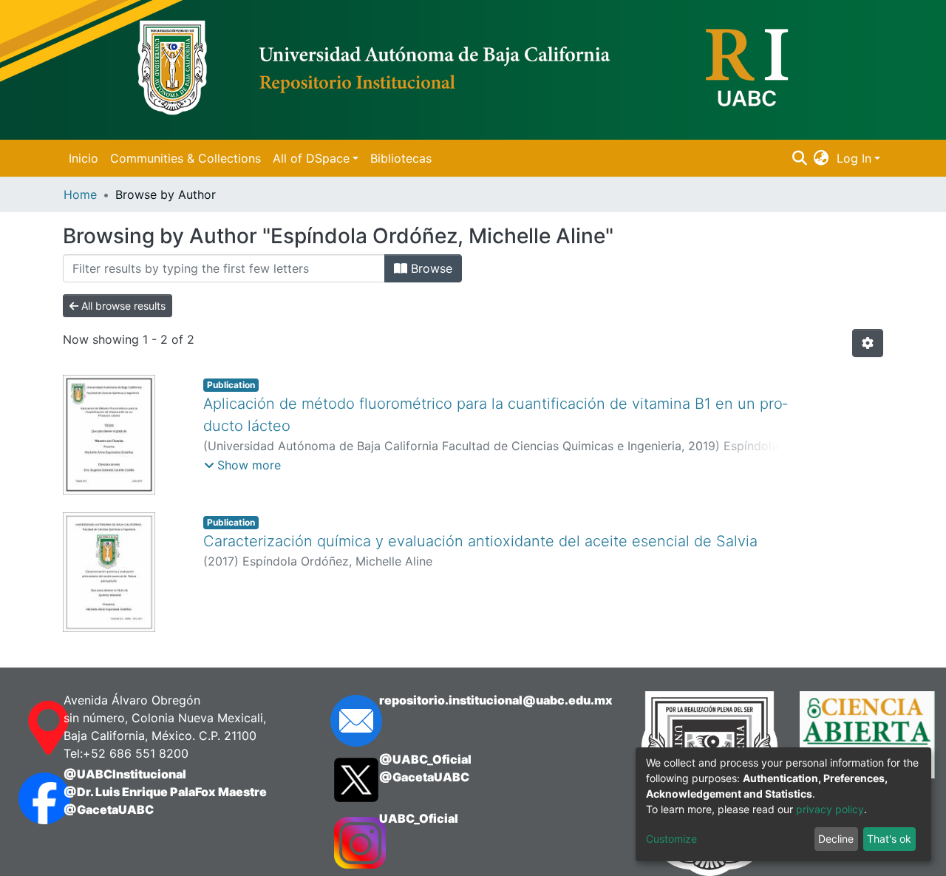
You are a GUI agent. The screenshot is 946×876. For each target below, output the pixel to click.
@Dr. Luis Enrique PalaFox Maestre (165, 791)
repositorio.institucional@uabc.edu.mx (496, 700)
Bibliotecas (401, 158)
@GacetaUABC (109, 809)
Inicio (83, 158)
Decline (836, 838)
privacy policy (830, 809)
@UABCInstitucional (125, 774)
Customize (671, 838)
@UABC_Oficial (425, 759)
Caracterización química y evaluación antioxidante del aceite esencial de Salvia (480, 541)
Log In (854, 158)
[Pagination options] (867, 343)
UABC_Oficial (418, 818)
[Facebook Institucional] (26, 798)
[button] (821, 158)
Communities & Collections (185, 158)
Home (80, 194)
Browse (429, 268)
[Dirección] (26, 728)
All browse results (122, 305)
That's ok (889, 838)
